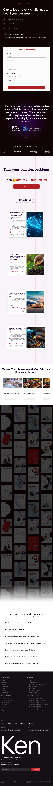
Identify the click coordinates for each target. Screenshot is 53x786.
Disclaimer (4, 704)
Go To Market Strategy (34, 690)
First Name (10, 53)
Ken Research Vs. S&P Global (36, 710)
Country (9, 80)
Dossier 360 (32, 688)
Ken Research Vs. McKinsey (35, 706)
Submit (26, 88)
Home (3, 680)
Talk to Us (25, 186)
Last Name (10, 60)
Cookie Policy (23, 782)
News (3, 688)
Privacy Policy (5, 702)
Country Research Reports (35, 686)
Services (4, 684)
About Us (4, 682)
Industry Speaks (6, 698)
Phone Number (11, 73)
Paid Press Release (33, 692)
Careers (4, 690)
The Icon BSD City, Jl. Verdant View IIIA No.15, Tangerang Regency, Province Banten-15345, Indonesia (11, 730)
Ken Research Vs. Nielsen (35, 702)
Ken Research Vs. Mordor (35, 708)
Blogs (30, 680)
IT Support (4, 710)
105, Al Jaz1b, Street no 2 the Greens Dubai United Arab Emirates (39, 722)
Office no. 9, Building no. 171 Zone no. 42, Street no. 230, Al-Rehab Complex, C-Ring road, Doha (39, 729)
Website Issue (5, 713)
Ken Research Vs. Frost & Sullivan (37, 715)
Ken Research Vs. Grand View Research (38, 713)
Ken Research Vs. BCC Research (36, 698)
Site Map (4, 708)
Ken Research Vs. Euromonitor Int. (37, 700)
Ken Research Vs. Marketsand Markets (38, 704)
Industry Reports (33, 682)
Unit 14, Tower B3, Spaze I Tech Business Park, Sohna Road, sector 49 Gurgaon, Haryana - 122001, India (13, 722)
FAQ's (3, 706)
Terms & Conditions (7, 700)
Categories (5, 686)
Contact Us (5, 692)
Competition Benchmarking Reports (37, 684)
